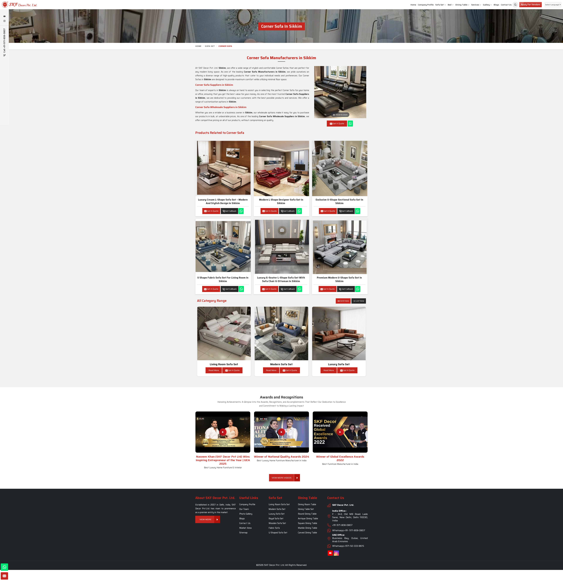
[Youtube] (4, 16)
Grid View (344, 300)
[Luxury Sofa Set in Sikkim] (339, 333)
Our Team (244, 509)
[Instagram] (4, 21)
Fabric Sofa (274, 528)
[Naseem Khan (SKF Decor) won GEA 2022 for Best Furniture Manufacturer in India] (340, 432)
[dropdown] (445, 4)
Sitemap (243, 532)
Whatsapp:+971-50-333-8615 (348, 546)
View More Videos (281, 477)
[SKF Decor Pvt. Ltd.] (47, 4)
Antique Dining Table (308, 518)
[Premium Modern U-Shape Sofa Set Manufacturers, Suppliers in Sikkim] (339, 246)
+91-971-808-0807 (342, 525)
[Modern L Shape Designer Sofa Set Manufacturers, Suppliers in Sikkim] (281, 168)
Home (413, 4)
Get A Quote (212, 211)
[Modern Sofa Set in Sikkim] (281, 333)
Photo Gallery (245, 513)
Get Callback (230, 211)
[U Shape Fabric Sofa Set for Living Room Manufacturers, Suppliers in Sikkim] (223, 246)
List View (360, 300)
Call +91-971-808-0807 (4, 40)
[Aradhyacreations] (515, 5)
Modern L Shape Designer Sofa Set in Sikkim (281, 201)
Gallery (486, 4)
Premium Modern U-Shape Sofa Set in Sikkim (339, 279)
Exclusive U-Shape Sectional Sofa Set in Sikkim (339, 201)
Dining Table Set (306, 509)
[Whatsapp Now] (350, 124)
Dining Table (461, 4)
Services (475, 4)
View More (206, 519)
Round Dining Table (307, 513)
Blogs (496, 4)
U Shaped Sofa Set (278, 532)
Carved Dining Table (307, 532)
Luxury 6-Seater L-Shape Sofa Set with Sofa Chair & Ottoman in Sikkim (281, 279)
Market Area (245, 528)
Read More (213, 370)
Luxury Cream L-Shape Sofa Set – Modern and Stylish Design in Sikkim (223, 201)
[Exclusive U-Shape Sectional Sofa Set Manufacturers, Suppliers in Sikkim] (339, 168)
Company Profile (426, 4)
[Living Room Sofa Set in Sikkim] (224, 333)
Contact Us (506, 4)
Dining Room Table (307, 504)
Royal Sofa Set (276, 518)
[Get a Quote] (4, 576)
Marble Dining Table (307, 528)
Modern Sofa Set (281, 364)
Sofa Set (439, 4)
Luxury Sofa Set (339, 364)
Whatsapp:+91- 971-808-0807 (348, 530)
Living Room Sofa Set (224, 364)
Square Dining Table (307, 523)
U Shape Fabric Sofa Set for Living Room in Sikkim (222, 279)
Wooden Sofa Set (277, 523)
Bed (449, 4)
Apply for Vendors (530, 4)
